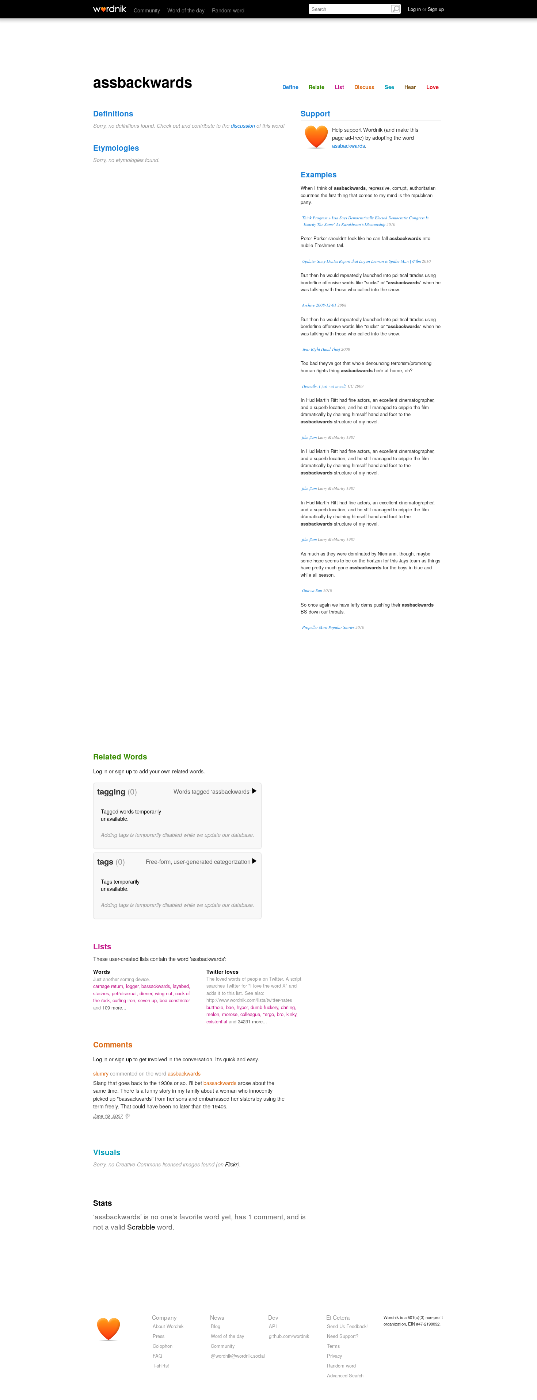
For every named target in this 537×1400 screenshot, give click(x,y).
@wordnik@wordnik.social (238, 1355)
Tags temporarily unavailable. (120, 884)
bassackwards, (157, 985)
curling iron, (125, 1000)
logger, (133, 985)
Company (164, 1317)
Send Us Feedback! (347, 1326)
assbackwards (348, 145)
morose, (231, 1014)
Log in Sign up (426, 8)
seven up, (149, 1000)
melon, (214, 1014)
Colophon (162, 1345)
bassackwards (219, 1082)
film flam (309, 437)
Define (290, 87)
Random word (228, 10)
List (339, 87)
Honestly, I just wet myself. (324, 386)
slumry (100, 1073)
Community (147, 10)
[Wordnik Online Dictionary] (109, 8)
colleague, (251, 1014)
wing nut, (165, 993)
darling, (288, 1007)
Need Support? (342, 1335)
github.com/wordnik (289, 1335)
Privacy (334, 1355)
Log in (100, 771)
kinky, (292, 1014)
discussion (243, 125)
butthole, (216, 1007)
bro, (281, 1014)
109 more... (114, 1007)
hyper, (244, 1007)
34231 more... (252, 1021)
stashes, (102, 993)
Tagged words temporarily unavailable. (131, 814)
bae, (231, 1007)
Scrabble (141, 1226)
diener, (147, 993)
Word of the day (186, 10)
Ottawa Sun (312, 590)
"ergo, (270, 1014)
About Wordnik (168, 1326)
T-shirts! (161, 1365)
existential (217, 1021)
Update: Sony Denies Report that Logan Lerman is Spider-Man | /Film (361, 261)
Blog (215, 1326)
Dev (273, 1317)
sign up (123, 771)
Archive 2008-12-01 (319, 305)
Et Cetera (338, 1317)
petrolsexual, (126, 993)
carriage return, (109, 985)
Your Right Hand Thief (321, 349)
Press (158, 1335)
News (217, 1317)
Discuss (364, 87)
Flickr (231, 1164)
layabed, (181, 985)
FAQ (157, 1355)
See (389, 87)
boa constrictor (175, 1000)
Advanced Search (345, 1375)
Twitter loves (222, 971)
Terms (333, 1345)
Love (432, 87)
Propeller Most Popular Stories (328, 627)
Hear (410, 87)
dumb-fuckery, (266, 1007)
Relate (316, 87)
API (273, 1326)
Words (101, 971)
